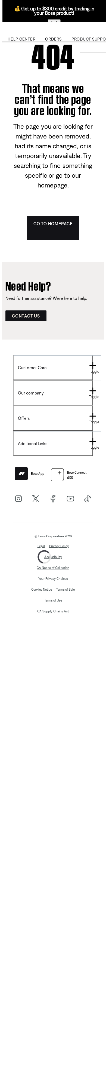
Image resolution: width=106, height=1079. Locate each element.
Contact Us (26, 315)
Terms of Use (53, 600)
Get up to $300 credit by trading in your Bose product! (57, 11)
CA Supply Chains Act (53, 611)
